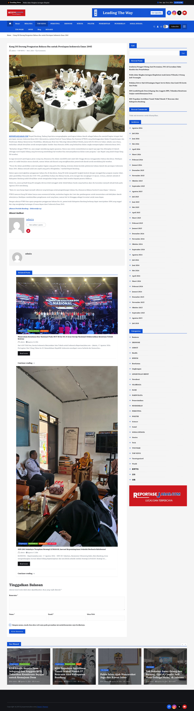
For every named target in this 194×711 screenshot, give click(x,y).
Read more (24, 353)
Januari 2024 (137, 292)
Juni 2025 (135, 202)
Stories (135, 437)
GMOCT (135, 348)
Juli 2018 (135, 323)
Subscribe (175, 26)
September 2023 (138, 313)
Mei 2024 (135, 270)
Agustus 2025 (137, 191)
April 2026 (136, 149)
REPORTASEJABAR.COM (18, 136)
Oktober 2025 (137, 181)
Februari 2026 (137, 160)
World (134, 464)
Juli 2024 (135, 260)
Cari (133, 45)
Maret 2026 (136, 154)
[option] (28, 666)
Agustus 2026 (137, 128)
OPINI (30, 29)
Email (51, 614)
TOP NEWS (41, 23)
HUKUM (80, 23)
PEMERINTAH (104, 23)
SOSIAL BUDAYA (136, 23)
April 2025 (136, 212)
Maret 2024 (136, 281)
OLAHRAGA (136, 384)
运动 (133, 474)
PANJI (134, 390)
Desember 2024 (138, 233)
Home (17, 23)
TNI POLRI (19, 29)
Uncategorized (137, 458)
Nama (12, 614)
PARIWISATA (137, 395)
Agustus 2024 (137, 255)
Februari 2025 (137, 223)
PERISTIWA (55, 23)
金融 (133, 480)
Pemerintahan (137, 400)
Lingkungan (23, 543)
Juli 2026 (135, 133)
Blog (39, 29)
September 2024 (138, 249)
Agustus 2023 (137, 318)
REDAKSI (49, 29)
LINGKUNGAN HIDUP (140, 374)
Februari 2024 (137, 286)
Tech (134, 443)
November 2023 (138, 302)
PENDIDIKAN (120, 23)
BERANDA (29, 23)
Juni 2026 (135, 139)
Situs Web (91, 614)
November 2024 (138, 239)
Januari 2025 (137, 228)
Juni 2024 (135, 265)
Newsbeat (136, 379)
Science (135, 421)
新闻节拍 (135, 469)
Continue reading (25, 363)
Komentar (13, 595)
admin (14, 51)
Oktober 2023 (137, 307)
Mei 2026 (135, 144)
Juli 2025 (135, 197)
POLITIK (91, 23)
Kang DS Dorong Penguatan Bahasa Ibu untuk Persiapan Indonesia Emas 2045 (40, 35)
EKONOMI (68, 23)
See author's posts (36, 225)
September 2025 (138, 186)
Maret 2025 (136, 218)
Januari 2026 (137, 165)
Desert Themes (42, 707)
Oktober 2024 (137, 244)
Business (135, 337)
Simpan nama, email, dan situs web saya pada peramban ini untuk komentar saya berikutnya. (48, 625)
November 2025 (138, 175)
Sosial (134, 427)
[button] (182, 644)
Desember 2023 (138, 297)
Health (134, 353)
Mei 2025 (135, 207)
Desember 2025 (138, 170)
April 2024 (136, 276)
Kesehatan (136, 363)
